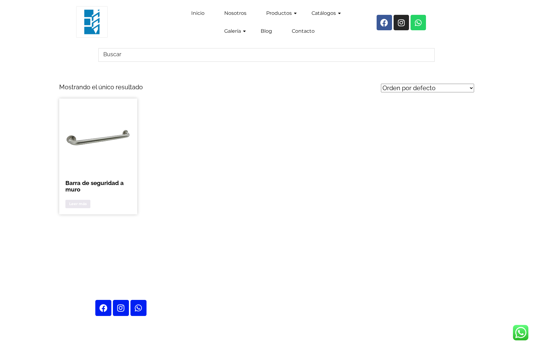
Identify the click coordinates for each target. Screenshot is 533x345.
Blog (266, 31)
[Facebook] (103, 308)
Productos (279, 13)
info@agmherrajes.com (408, 231)
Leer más (78, 203)
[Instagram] (121, 308)
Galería (232, 31)
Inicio (198, 13)
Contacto (303, 31)
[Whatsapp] (138, 308)
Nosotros (235, 13)
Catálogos (324, 13)
